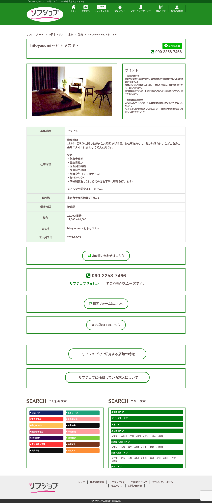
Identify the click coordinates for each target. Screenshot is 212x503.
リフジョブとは (102, 11)
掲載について (120, 11)
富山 (122, 458)
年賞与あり (72, 444)
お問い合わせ (177, 11)
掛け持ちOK (36, 425)
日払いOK (35, 413)
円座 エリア (116, 424)
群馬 (161, 436)
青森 (151, 447)
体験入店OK (36, 463)
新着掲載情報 (97, 482)
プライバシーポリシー (141, 11)
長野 (173, 458)
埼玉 (139, 436)
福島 (137, 447)
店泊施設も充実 (38, 444)
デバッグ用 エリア (119, 418)
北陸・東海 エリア (119, 453)
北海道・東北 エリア (120, 442)
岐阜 (137, 458)
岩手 (130, 447)
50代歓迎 (35, 457)
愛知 (144, 458)
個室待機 (71, 425)
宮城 (115, 447)
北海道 (160, 447)
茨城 (146, 436)
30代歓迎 (35, 438)
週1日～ (71, 463)
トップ (74, 11)
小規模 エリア (117, 412)
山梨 (130, 458)
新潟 (151, 458)
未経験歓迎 (72, 457)
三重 (115, 458)
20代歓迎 (71, 432)
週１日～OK (73, 413)
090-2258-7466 (168, 51)
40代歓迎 (71, 438)
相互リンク (161, 11)
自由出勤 (35, 450)
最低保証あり (73, 419)
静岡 (115, 461)
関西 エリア (116, 466)
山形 (122, 447)
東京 (115, 436)
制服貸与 (71, 450)
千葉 (132, 436)
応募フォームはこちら (107, 303)
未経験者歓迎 (37, 432)
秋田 (144, 447)
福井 (166, 458)
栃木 (153, 436)
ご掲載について (139, 482)
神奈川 (123, 436)
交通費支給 (36, 419)
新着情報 (86, 11)
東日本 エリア (117, 431)
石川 (159, 458)
